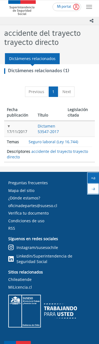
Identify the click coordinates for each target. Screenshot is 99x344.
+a (95, 179)
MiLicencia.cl (20, 287)
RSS (11, 228)
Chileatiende (20, 279)
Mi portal (64, 7)
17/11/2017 (17, 131)
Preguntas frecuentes (28, 182)
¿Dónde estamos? (24, 198)
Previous (36, 91)
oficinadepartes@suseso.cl (32, 205)
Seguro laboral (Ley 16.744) (53, 141)
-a (95, 190)
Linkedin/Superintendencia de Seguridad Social (44, 258)
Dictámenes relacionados (32, 58)
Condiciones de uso (26, 220)
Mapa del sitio (21, 190)
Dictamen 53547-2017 (48, 128)
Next (66, 91)
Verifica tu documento (28, 213)
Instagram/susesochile (37, 247)
